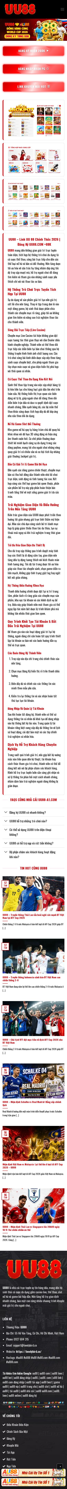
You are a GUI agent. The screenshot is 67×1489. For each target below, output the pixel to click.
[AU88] (33, 1473)
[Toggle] (6, 812)
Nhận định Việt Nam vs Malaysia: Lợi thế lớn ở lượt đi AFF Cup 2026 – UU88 (33, 1166)
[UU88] (20, 9)
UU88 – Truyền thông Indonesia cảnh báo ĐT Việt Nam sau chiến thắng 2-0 (31, 979)
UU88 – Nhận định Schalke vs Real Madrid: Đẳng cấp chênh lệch (32, 1103)
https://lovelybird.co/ (29, 1351)
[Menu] (62, 9)
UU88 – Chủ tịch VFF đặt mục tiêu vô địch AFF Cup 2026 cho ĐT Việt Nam (33, 1041)
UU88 (11, 250)
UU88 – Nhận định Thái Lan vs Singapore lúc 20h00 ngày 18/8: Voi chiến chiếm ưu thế (31, 1228)
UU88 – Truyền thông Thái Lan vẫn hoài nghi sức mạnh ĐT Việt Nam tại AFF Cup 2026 (33, 916)
